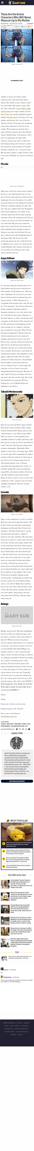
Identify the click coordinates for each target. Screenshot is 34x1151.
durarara (24, 723)
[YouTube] (29, 730)
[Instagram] (23, 730)
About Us (19, 1023)
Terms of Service (14, 1025)
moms (28, 723)
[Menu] (2, 2)
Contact (20, 1034)
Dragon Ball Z (17, 723)
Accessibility (24, 1025)
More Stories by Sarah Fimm (17, 781)
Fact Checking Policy (22, 1031)
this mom (13, 117)
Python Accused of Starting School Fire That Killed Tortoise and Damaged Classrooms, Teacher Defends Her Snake (19, 844)
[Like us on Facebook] (20, 730)
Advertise (26, 1023)
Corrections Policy (9, 1031)
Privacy (6, 1025)
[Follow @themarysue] (17, 730)
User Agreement (8, 1028)
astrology (3, 723)
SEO (26, 726)
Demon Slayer (10, 723)
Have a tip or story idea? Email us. (19, 956)
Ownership (13, 1034)
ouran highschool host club (18, 726)
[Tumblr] (26, 730)
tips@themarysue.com (9, 716)
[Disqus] (17, 988)
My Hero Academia (5, 726)
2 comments (30, 23)
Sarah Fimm (5, 23)
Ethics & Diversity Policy (21, 1028)
